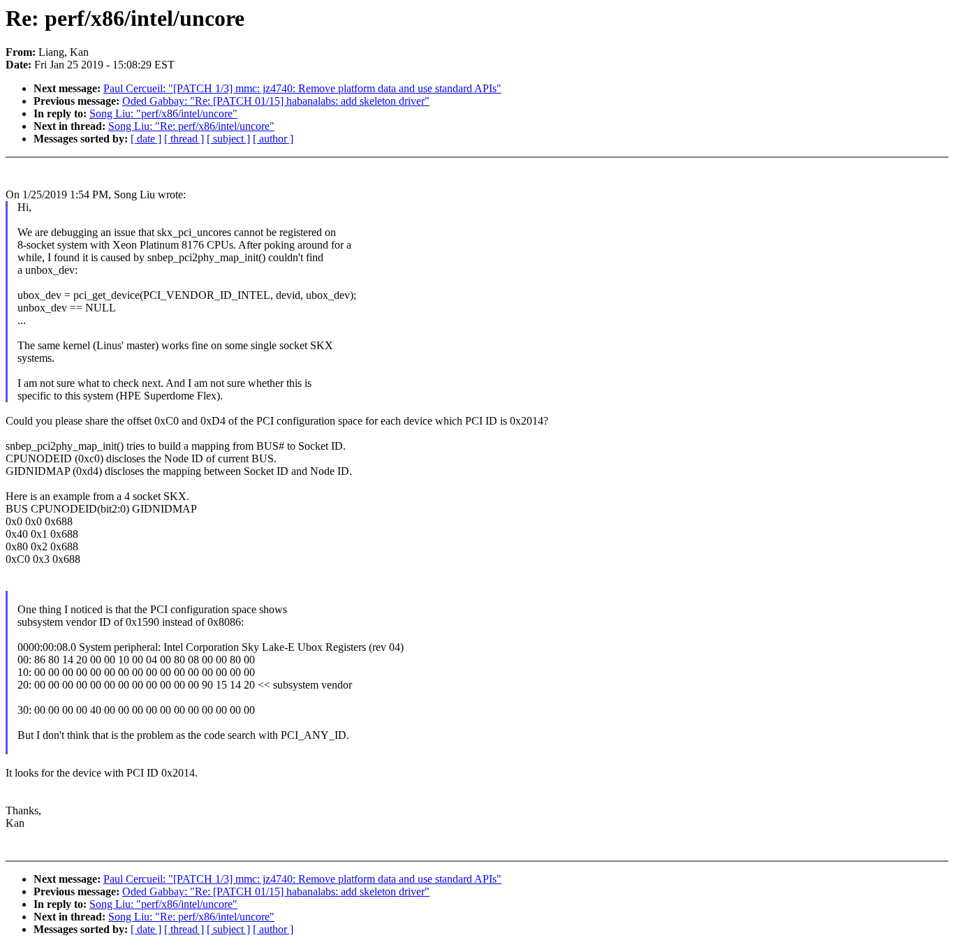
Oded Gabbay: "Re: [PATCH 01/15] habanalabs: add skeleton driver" (276, 101)
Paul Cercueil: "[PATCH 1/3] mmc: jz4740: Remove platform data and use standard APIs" (302, 88)
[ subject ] (228, 139)
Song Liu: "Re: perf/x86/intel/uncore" (191, 126)
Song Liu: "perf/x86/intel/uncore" (163, 113)
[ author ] (273, 139)
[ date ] (146, 139)
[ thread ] (184, 139)
